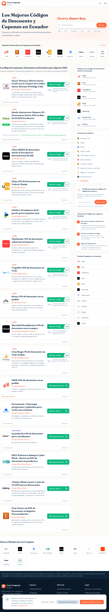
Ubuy (89, 31)
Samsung (97, 31)
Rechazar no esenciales (67, 602)
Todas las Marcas (35, 589)
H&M (59, 31)
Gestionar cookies (48, 602)
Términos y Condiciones (93, 589)
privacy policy (99, 206)
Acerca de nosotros (64, 589)
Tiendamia (74, 31)
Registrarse (100, 202)
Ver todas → (103, 45)
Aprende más (22, 605)
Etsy (66, 31)
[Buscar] (100, 3)
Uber (82, 31)
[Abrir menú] (105, 3)
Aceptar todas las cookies (92, 602)
